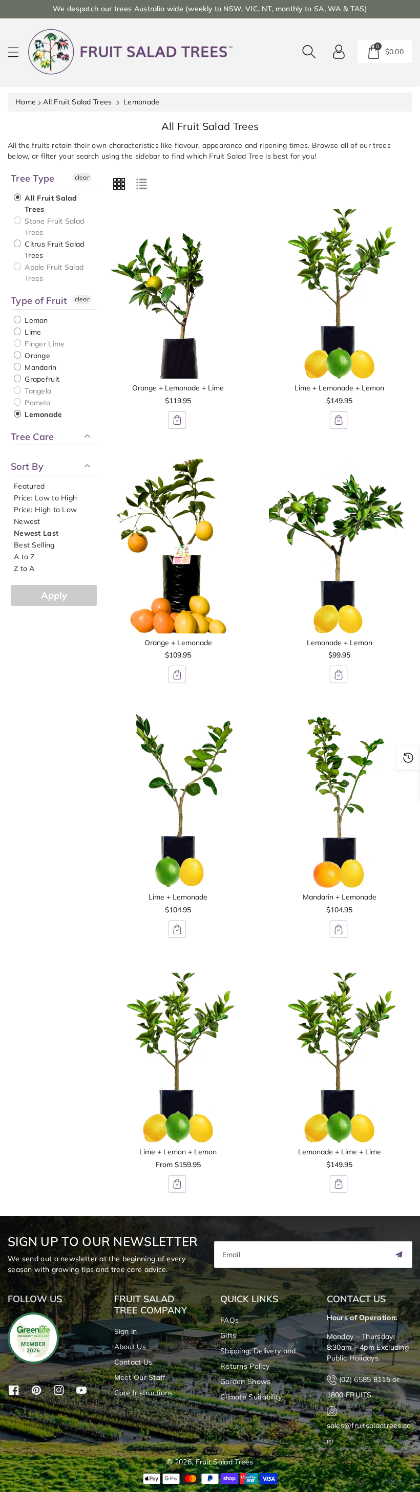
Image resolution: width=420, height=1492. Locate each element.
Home (25, 101)
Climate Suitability (251, 1396)
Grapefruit (41, 379)
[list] (141, 183)
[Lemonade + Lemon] (339, 545)
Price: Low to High (45, 497)
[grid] (119, 183)
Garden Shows (245, 1381)
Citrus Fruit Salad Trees (54, 249)
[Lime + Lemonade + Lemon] (339, 291)
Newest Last (36, 533)
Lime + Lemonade (178, 897)
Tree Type (33, 178)
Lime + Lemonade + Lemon (339, 387)
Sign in (125, 1331)
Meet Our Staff (140, 1377)
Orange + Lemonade (178, 642)
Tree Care (32, 437)
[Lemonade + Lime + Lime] (339, 1055)
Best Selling (34, 545)
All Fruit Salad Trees (77, 101)
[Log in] (339, 51)
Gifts (228, 1335)
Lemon (35, 320)
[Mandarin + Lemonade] (339, 800)
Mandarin (40, 367)
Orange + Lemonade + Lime (178, 387)
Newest (27, 521)
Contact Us (133, 1362)
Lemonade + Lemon (339, 642)
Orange (36, 355)
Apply (54, 595)
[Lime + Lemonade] (178, 800)
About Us (130, 1346)
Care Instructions (143, 1392)
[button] (18, 52)
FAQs (229, 1320)
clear (82, 177)
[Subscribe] (399, 1254)
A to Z (24, 556)
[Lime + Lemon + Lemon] (178, 1055)
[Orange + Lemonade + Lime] (178, 291)
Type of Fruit (39, 300)
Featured (29, 486)
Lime (32, 332)
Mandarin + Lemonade (339, 897)
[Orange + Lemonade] (178, 545)
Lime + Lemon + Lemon (178, 1151)
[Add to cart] (177, 420)
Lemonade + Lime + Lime (339, 1151)
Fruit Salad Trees (225, 1461)
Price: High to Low (45, 509)
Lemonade (42, 414)
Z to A (24, 568)
